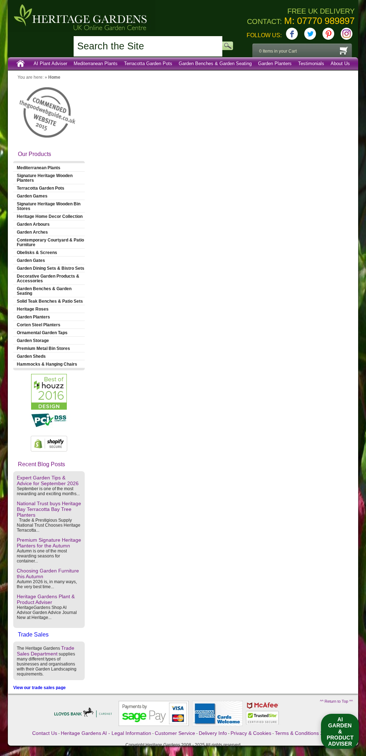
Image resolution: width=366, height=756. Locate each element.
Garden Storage (33, 340)
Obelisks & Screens (37, 252)
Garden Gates (31, 260)
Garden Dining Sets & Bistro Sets (50, 268)
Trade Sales (33, 634)
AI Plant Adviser (50, 63)
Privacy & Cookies (251, 733)
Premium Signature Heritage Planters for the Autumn (49, 542)
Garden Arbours (33, 224)
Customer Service (175, 733)
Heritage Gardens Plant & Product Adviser (46, 599)
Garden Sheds (31, 356)
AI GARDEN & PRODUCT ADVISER (340, 731)
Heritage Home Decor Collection (50, 216)
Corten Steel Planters (38, 324)
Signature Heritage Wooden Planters (45, 177)
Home (20, 63)
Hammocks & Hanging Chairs (47, 364)
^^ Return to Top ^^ (336, 701)
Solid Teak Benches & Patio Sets (50, 301)
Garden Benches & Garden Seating (215, 63)
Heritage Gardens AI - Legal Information (106, 733)
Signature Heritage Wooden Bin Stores (48, 206)
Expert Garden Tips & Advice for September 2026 (48, 480)
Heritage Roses (33, 309)
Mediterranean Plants (96, 63)
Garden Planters (275, 63)
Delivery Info (213, 733)
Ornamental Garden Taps (42, 332)
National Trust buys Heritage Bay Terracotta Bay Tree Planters (49, 509)
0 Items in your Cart (278, 51)
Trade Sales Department (45, 651)
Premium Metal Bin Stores (43, 348)
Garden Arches (32, 232)
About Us (340, 63)
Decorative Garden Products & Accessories (48, 278)
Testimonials (311, 63)
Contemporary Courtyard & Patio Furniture (50, 242)
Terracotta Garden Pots (148, 63)
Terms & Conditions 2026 (303, 733)
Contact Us (44, 733)
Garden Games (32, 196)
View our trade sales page (39, 687)
